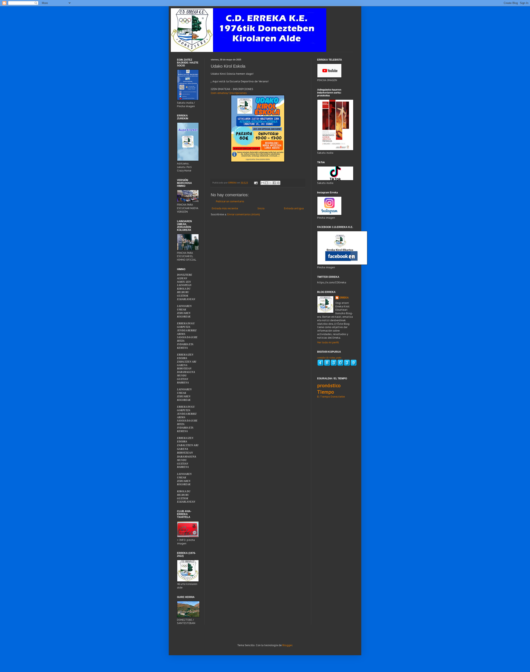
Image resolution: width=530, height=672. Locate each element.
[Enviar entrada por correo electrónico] (255, 182)
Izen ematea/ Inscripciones (229, 93)
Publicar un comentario (230, 201)
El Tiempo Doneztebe (331, 396)
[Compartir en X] (270, 183)
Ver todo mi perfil (328, 342)
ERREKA (344, 297)
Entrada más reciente (225, 208)
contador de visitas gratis (329, 357)
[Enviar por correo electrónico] (262, 183)
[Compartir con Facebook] (274, 183)
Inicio (261, 208)
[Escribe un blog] (266, 183)
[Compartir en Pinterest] (278, 183)
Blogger (287, 645)
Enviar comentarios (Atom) (243, 214)
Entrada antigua (294, 208)
